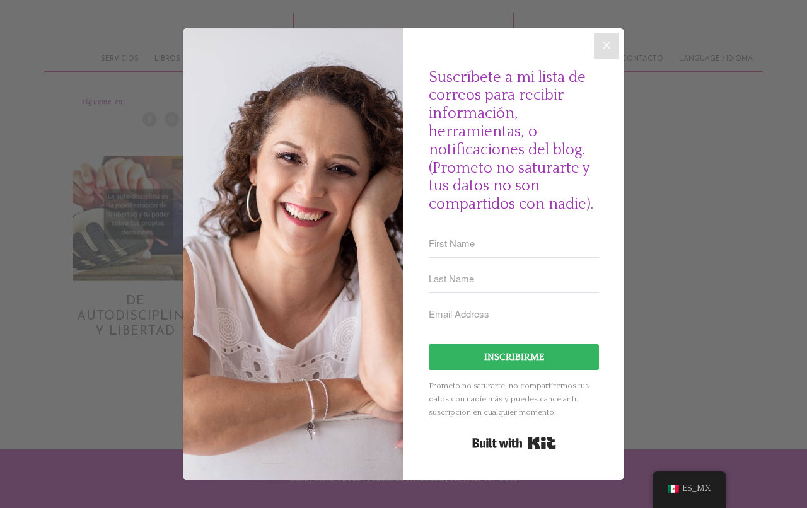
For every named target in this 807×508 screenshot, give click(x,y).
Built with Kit (514, 443)
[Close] (606, 46)
